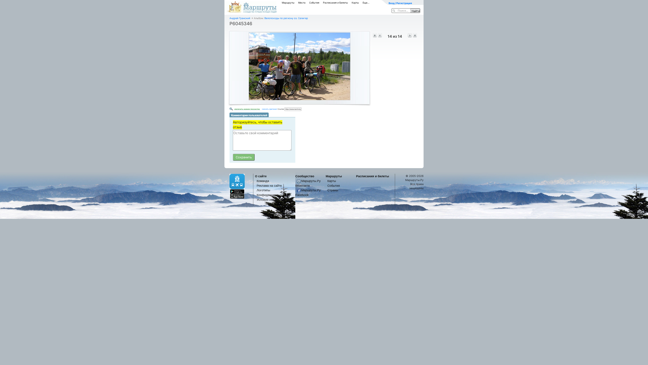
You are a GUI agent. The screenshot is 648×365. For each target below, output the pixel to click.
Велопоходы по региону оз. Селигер (286, 18)
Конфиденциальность (272, 195)
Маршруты (288, 2)
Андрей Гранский (240, 18)
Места (301, 2)
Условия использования (274, 199)
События (314, 2)
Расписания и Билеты (335, 2)
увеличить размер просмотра (247, 109)
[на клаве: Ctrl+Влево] (380, 35)
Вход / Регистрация (400, 3)
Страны (332, 190)
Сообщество (304, 176)
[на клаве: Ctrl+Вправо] (410, 35)
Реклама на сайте (269, 185)
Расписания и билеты (372, 176)
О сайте (261, 176)
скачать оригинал (269, 109)
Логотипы (263, 190)
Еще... (366, 2)
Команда (263, 181)
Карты (355, 2)
